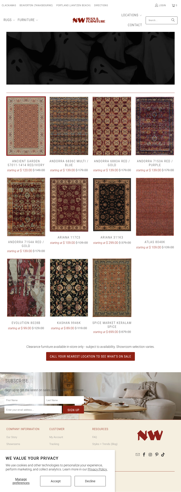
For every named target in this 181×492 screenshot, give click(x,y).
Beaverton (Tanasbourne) (36, 5)
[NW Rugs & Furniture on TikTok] (163, 455)
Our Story (11, 437)
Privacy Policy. (97, 469)
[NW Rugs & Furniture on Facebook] (144, 455)
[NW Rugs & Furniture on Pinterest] (156, 455)
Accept (56, 481)
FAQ (94, 437)
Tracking (54, 444)
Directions (101, 5)
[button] (9, 20)
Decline (90, 481)
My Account (56, 437)
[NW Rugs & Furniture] (89, 20)
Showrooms (13, 444)
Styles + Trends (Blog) (105, 444)
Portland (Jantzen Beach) (73, 5)
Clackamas (9, 5)
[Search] (173, 20)
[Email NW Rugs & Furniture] (138, 455)
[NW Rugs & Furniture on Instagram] (150, 455)
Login (162, 5)
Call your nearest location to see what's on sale (90, 356)
